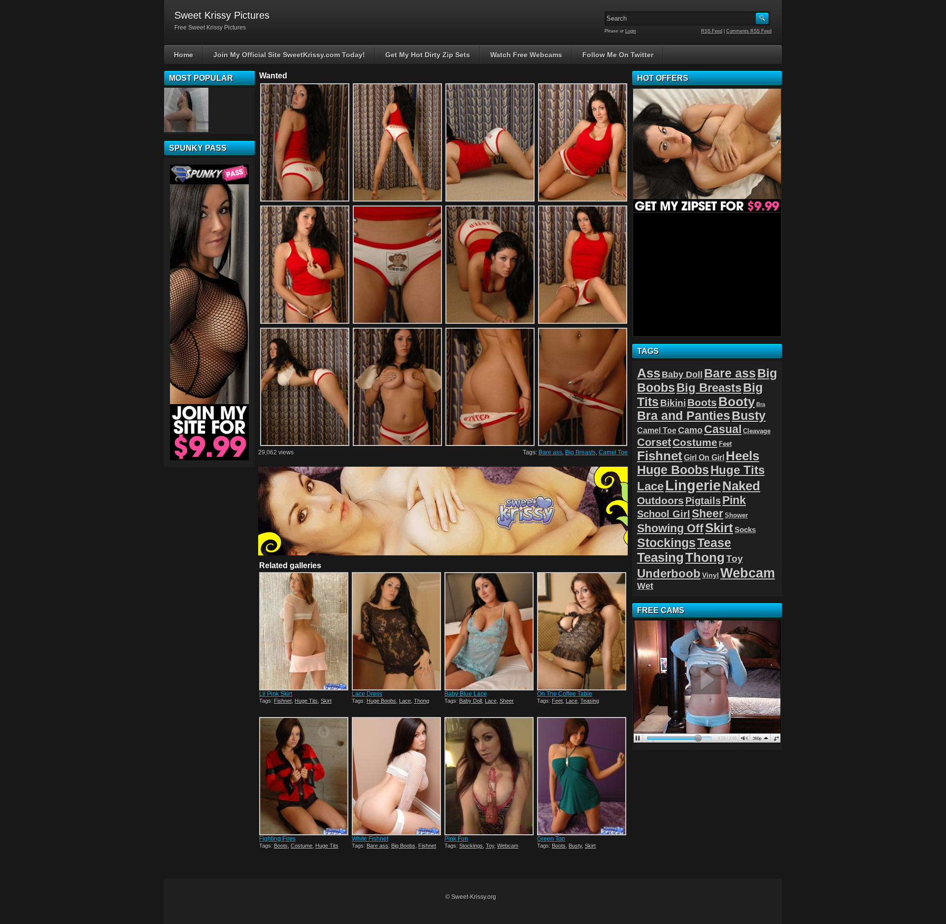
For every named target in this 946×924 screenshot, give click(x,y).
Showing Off (670, 528)
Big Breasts (580, 452)
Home (183, 55)
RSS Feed (711, 31)
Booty (736, 402)
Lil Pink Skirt (275, 693)
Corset (654, 442)
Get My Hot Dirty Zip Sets (427, 55)
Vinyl (710, 575)
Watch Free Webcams (526, 55)
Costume (301, 846)
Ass (648, 373)
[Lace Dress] (397, 631)
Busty (575, 846)
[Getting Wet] (186, 110)
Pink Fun (456, 838)
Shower (736, 515)
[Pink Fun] (489, 776)
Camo (690, 430)
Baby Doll (470, 701)
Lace (405, 701)
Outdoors (660, 500)
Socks (745, 529)
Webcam (507, 846)
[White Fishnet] (397, 776)
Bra (760, 404)
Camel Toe (613, 452)
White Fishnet (370, 838)
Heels (742, 456)
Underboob (669, 573)
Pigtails (703, 500)
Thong (421, 701)
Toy (490, 846)
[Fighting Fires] (304, 776)
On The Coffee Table (564, 693)
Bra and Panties (683, 415)
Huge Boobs (381, 701)
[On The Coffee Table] (582, 631)
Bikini (673, 403)
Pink (734, 500)
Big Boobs (403, 846)
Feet (557, 701)
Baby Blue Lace (465, 693)
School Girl (663, 514)
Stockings (471, 846)
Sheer (507, 701)
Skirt (326, 701)
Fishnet (283, 701)
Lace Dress (367, 693)
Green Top (551, 838)
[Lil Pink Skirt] (304, 631)
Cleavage (757, 431)
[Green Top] (582, 776)
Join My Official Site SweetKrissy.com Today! (289, 55)
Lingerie (693, 485)
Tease (714, 542)
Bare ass (550, 452)
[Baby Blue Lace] (489, 631)
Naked (741, 486)
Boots (281, 846)
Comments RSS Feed (749, 31)
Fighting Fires (277, 838)
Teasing (589, 701)
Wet (645, 586)
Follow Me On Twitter (617, 55)
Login (630, 31)
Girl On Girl (704, 457)
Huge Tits (306, 701)
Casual (723, 429)
